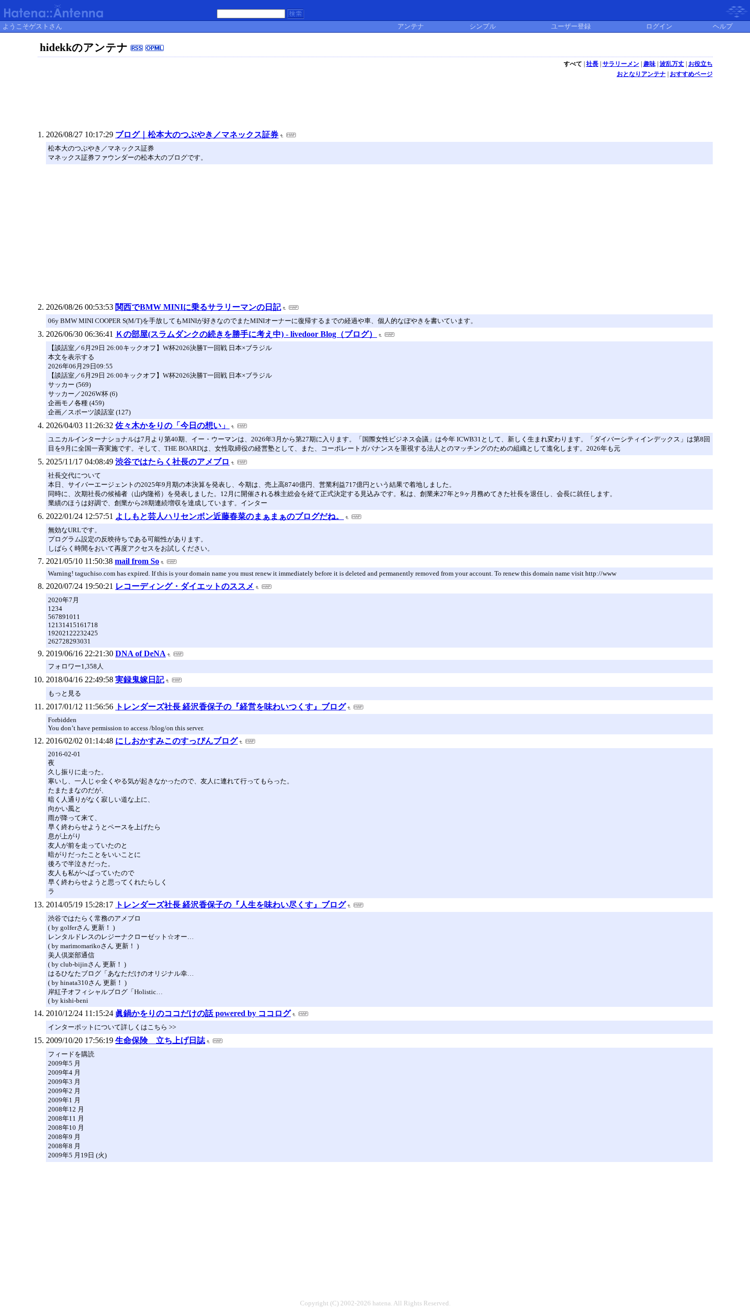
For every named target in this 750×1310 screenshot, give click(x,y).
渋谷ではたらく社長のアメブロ (172, 461)
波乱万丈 (672, 63)
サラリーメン (621, 63)
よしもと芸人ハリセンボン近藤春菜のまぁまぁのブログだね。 (229, 516)
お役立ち (700, 63)
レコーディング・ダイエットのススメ (184, 586)
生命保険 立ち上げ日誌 (160, 1040)
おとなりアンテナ (641, 74)
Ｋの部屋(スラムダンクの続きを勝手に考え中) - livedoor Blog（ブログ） (246, 334)
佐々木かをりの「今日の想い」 (172, 425)
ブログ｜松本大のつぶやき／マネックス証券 (197, 134)
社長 (592, 63)
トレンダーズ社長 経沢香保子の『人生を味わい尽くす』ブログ (230, 904)
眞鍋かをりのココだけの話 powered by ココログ (203, 1013)
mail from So (137, 561)
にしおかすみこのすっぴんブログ (176, 740)
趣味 (649, 63)
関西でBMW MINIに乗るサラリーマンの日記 (198, 307)
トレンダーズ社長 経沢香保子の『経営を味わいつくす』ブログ (230, 706)
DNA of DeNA (140, 653)
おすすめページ (691, 74)
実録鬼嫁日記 (139, 679)
